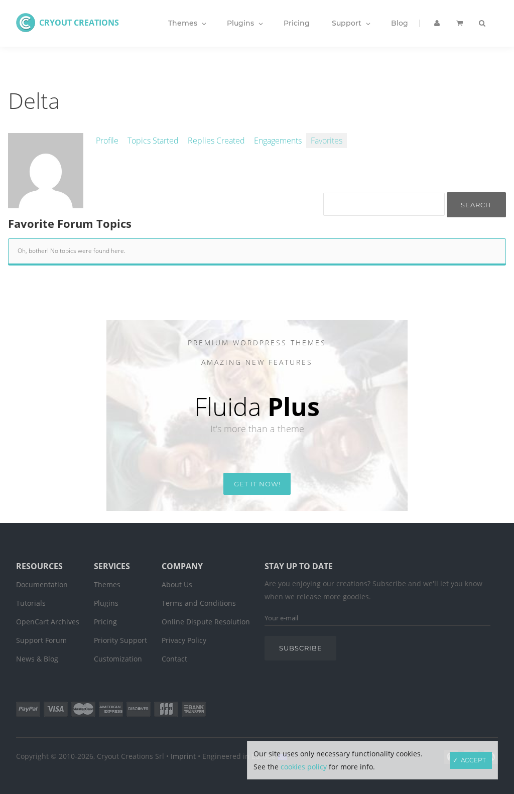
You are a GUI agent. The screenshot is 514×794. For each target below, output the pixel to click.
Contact (174, 659)
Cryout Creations (79, 22)
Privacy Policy (184, 640)
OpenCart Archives (47, 621)
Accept (473, 760)
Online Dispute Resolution (206, 621)
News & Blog (37, 659)
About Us (177, 584)
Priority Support (120, 640)
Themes (107, 584)
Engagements (278, 140)
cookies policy (304, 766)
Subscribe (300, 648)
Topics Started (153, 140)
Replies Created (216, 140)
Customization (118, 659)
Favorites (326, 140)
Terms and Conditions (199, 603)
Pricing (105, 621)
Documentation (42, 584)
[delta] (45, 202)
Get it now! (257, 484)
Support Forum (41, 640)
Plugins (106, 603)
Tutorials (31, 603)
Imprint (183, 756)
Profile (107, 140)
